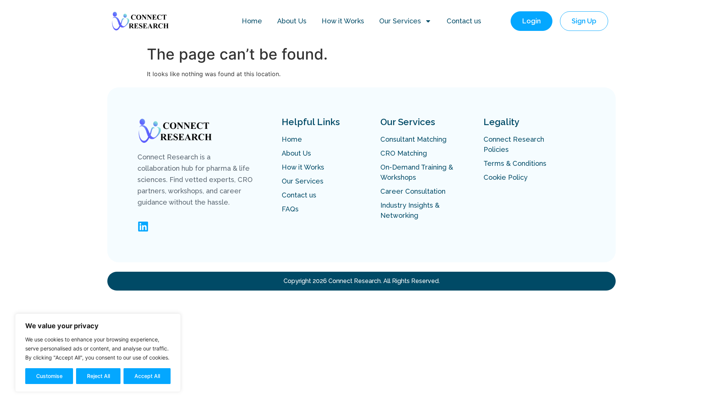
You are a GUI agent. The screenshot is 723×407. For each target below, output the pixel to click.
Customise (49, 376)
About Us (292, 21)
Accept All (147, 376)
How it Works (343, 21)
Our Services (400, 21)
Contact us (464, 21)
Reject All (98, 376)
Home (252, 21)
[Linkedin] (143, 226)
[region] (98, 353)
